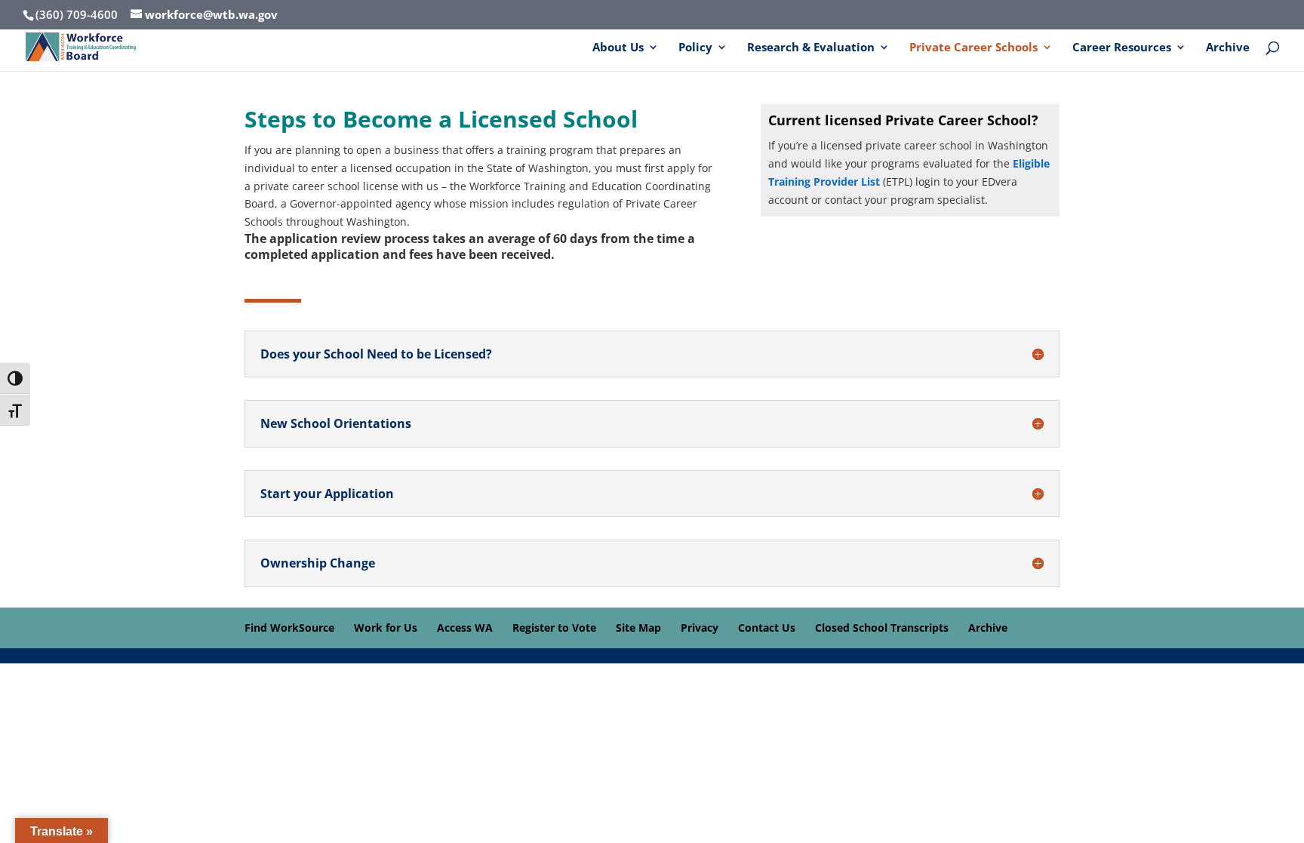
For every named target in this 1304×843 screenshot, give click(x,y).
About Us (618, 48)
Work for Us (385, 627)
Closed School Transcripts (882, 627)
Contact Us (766, 627)
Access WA (465, 627)
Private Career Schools (973, 48)
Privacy (699, 627)
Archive (1228, 48)
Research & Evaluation (811, 48)
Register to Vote (554, 627)
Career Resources (1121, 48)
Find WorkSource (289, 627)
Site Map (638, 627)
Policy (695, 48)
